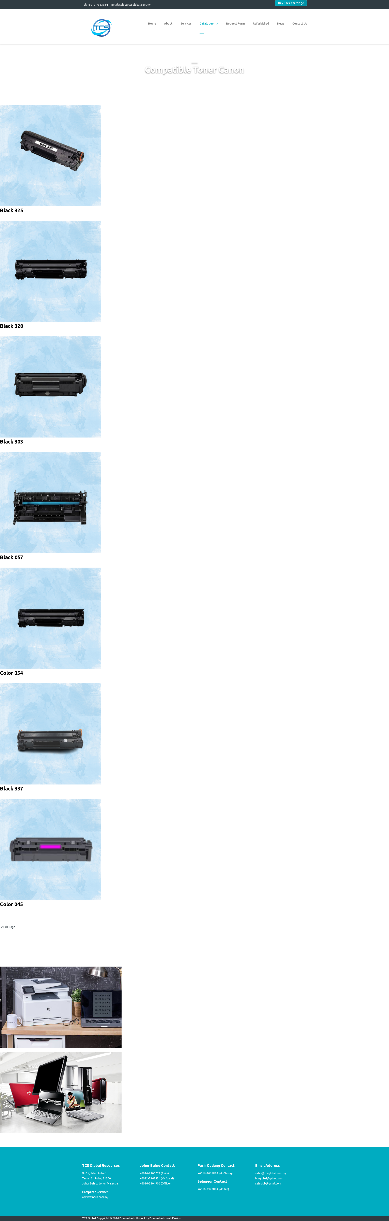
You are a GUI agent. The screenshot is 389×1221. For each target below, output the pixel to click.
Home (152, 23)
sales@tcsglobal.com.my (135, 4)
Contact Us (299, 23)
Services (186, 23)
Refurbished (261, 23)
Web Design (173, 1218)
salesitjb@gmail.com (268, 1183)
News (280, 23)
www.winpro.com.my (95, 1197)
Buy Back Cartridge (291, 3)
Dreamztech (157, 1218)
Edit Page (9, 927)
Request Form (235, 23)
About (168, 23)
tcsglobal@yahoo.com (269, 1178)
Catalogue (207, 23)
